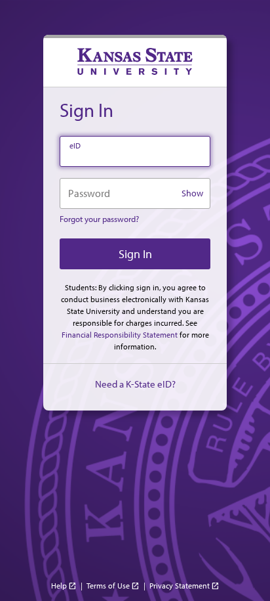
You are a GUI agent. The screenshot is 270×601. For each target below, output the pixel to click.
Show (192, 193)
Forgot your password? (99, 218)
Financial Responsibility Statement (120, 335)
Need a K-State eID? (135, 384)
